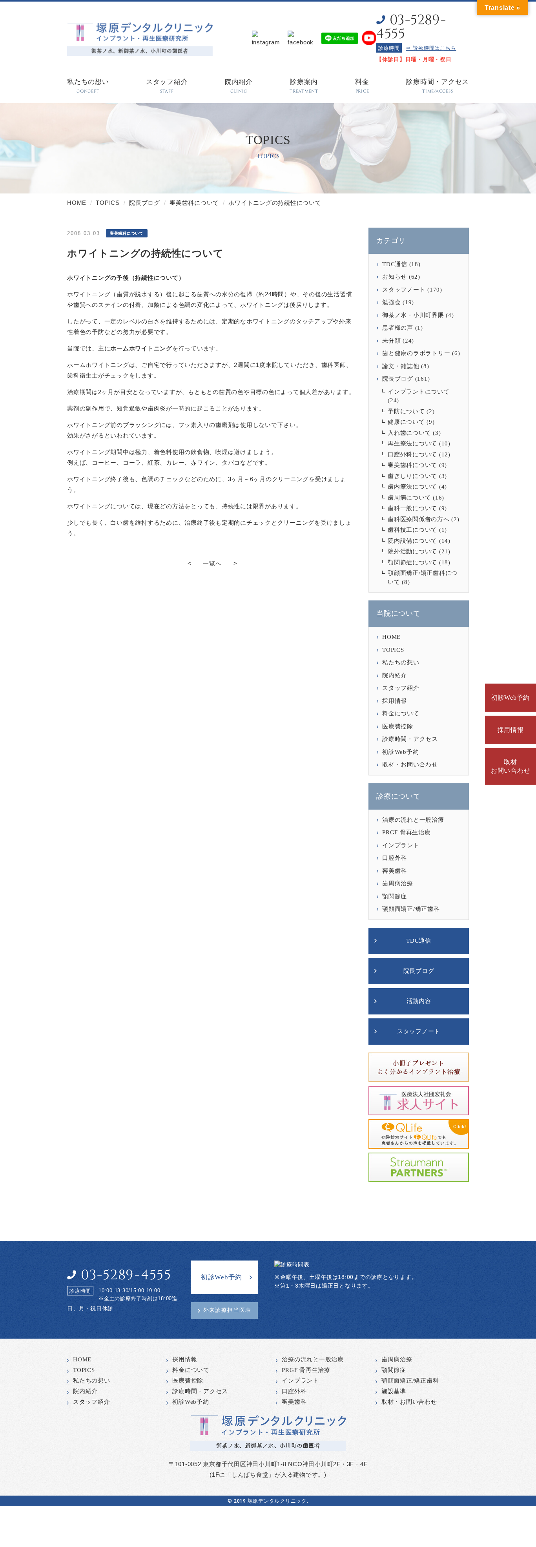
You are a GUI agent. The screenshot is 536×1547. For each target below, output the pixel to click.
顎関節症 (394, 896)
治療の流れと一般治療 (413, 820)
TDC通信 (394, 264)
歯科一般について (412, 508)
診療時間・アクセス (410, 739)
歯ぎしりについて (412, 476)
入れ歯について (409, 433)
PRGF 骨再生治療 (406, 832)
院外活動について (412, 551)
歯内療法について (412, 486)
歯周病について (409, 497)
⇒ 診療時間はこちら (431, 48)
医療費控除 (397, 726)
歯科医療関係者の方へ (419, 519)
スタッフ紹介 (400, 688)
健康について (406, 422)
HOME (391, 637)
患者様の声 (397, 328)
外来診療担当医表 (227, 1310)
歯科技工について (412, 530)
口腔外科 (394, 858)
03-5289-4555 (411, 27)
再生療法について (412, 443)
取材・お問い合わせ (410, 764)
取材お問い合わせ (511, 766)
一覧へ (212, 563)
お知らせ (394, 277)
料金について (400, 713)
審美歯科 (394, 871)
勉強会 (391, 302)
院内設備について (412, 541)
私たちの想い (400, 662)
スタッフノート (403, 289)
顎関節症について (412, 562)
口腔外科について (412, 454)
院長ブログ (397, 379)
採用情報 (511, 729)
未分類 (391, 340)
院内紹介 (394, 675)
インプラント (400, 845)
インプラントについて (419, 392)
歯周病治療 (397, 883)
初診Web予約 (510, 697)
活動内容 (419, 1001)
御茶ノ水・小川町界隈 (413, 315)
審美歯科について (412, 465)
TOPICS (393, 650)
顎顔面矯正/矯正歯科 (411, 909)
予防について (406, 411)
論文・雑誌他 (400, 366)
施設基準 (393, 1391)
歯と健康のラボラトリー (416, 353)
